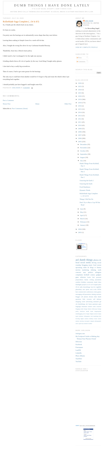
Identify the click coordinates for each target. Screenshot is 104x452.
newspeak (87, 321)
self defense (97, 299)
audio (94, 306)
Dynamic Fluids (85, 190)
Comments (81, 61)
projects (84, 284)
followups (94, 309)
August (82, 157)
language (78, 306)
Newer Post (6, 104)
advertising (89, 301)
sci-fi (92, 284)
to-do (95, 289)
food (94, 265)
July (81, 161)
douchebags (86, 287)
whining (93, 270)
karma (99, 318)
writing (91, 280)
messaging (79, 294)
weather (90, 323)
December (83, 144)
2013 (80, 115)
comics (92, 275)
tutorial (86, 323)
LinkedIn (79, 353)
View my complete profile (87, 47)
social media (85, 262)
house (95, 318)
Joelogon (89, 21)
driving (94, 262)
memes (77, 321)
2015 (80, 109)
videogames (87, 316)
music (90, 265)
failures (89, 309)
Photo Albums (80, 356)
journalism (98, 280)
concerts (78, 272)
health (87, 311)
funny (90, 304)
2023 (80, 93)
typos (77, 316)
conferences (89, 292)
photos (96, 260)
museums (84, 306)
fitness (99, 267)
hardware (82, 311)
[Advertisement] (82, 397)
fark (93, 277)
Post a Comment (8, 100)
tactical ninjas (97, 314)
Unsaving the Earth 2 (87, 180)
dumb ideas (97, 282)
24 (76, 287)
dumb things (86, 259)
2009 (80, 128)
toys (83, 323)
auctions (98, 294)
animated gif (97, 301)
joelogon (85, 436)
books (89, 277)
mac (84, 272)
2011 (80, 122)
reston (99, 265)
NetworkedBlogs (87, 429)
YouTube (78, 361)
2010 (80, 125)
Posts (80, 57)
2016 (80, 106)
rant (84, 289)
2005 (80, 141)
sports (87, 289)
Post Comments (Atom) (20, 108)
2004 (80, 229)
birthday (83, 282)
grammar (95, 304)
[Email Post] (31, 88)
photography (98, 321)
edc (87, 304)
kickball (86, 275)
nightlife (98, 287)
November (83, 148)
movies (78, 270)
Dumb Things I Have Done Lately (52, 5)
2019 (80, 99)
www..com (82, 243)
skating (93, 294)
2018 (80, 103)
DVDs (99, 289)
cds (77, 304)
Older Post (67, 104)
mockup (82, 321)
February (83, 222)
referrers (83, 277)
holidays (91, 318)
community (90, 282)
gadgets (98, 275)
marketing (85, 270)
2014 (80, 112)
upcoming (79, 267)
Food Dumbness (85, 187)
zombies (78, 282)
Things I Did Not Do (86, 199)
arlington (98, 272)
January (83, 225)
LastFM (78, 350)
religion (92, 314)
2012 (80, 119)
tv (95, 267)
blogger (78, 297)
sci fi (88, 284)
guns (77, 277)
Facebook (79, 344)
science (90, 306)
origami (92, 321)
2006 (80, 138)
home (91, 311)
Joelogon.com (80, 333)
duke (95, 297)
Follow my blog (88, 438)
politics (90, 272)
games (99, 292)
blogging (85, 265)
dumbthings (81, 304)
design (85, 309)
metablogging (79, 314)
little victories (87, 299)
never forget (86, 314)
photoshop (79, 289)
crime (95, 292)
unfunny (81, 316)
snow (77, 323)
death (82, 309)
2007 (80, 135)
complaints (79, 275)
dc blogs (91, 267)
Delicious (79, 341)
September (84, 154)
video (85, 267)
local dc (93, 287)
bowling (78, 318)
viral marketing (94, 316)
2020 (80, 96)
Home (37, 104)
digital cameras (85, 318)
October (83, 151)
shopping (78, 301)
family (86, 280)
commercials (82, 292)
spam (80, 323)
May (82, 212)
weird (83, 301)
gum (100, 304)
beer (100, 316)
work (99, 270)
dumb (85, 435)
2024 (80, 90)
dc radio (80, 287)
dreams (91, 297)
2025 (80, 86)
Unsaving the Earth (86, 184)
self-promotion (86, 294)
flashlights (79, 284)
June (82, 209)
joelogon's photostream (84, 247)
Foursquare (79, 347)
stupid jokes (97, 284)
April (82, 215)
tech (91, 289)
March (82, 219)
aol (77, 259)
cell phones (84, 297)
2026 (80, 83)
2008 (80, 132)
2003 (80, 232)
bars (77, 292)
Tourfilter (79, 359)
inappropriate (97, 311)
